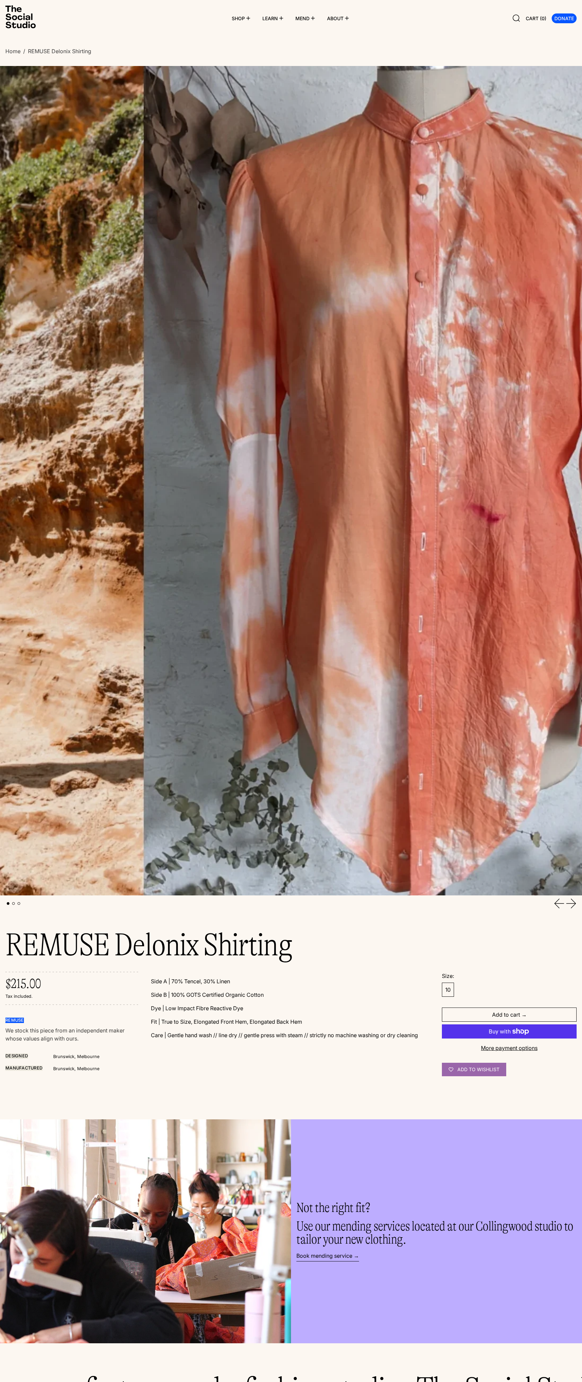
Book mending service (324, 1255)
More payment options (509, 1048)
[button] (516, 18)
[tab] (8, 903)
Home (13, 51)
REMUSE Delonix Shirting (59, 51)
